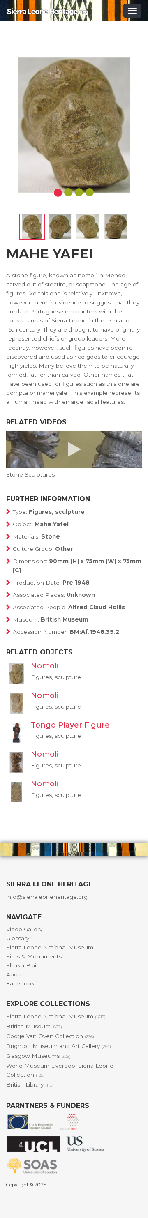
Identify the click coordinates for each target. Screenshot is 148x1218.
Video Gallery (24, 929)
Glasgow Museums (38, 1055)
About (14, 974)
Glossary (17, 938)
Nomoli (44, 665)
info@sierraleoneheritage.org (47, 896)
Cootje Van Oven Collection (50, 1036)
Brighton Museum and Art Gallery (58, 1046)
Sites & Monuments (34, 956)
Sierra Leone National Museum (49, 947)
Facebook (20, 983)
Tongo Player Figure (70, 725)
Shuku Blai (21, 965)
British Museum (34, 1026)
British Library (29, 1084)
